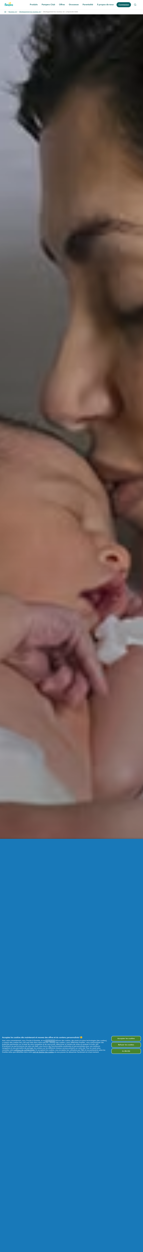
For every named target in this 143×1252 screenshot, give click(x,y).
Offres (62, 5)
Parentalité (88, 5)
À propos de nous (105, 5)
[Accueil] (9, 4)
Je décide (126, 1051)
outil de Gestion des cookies (43, 1052)
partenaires (50, 1041)
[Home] (5, 12)
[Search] (135, 4)
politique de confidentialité (24, 1050)
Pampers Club (48, 5)
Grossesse (74, 5)
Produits (34, 5)
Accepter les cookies (126, 1038)
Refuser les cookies (126, 1045)
